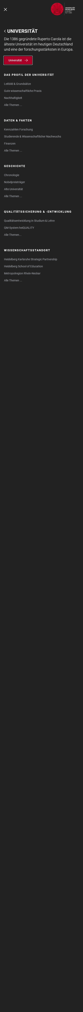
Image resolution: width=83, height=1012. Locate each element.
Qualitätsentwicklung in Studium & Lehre (29, 220)
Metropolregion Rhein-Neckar (22, 273)
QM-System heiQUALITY (19, 227)
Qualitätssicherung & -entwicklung (38, 211)
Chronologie (11, 175)
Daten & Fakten (18, 120)
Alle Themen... (13, 234)
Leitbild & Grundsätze (17, 83)
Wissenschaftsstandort (27, 250)
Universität (22, 31)
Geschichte (14, 166)
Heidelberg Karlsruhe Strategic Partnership (30, 259)
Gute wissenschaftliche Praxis (23, 90)
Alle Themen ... (13, 105)
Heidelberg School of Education (23, 266)
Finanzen (10, 143)
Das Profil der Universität (29, 74)
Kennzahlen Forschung (18, 129)
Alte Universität (13, 189)
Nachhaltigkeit (13, 97)
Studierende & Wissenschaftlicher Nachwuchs (32, 136)
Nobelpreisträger (14, 182)
